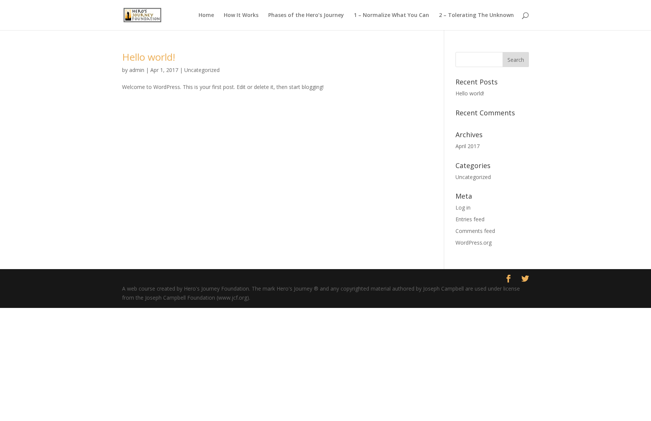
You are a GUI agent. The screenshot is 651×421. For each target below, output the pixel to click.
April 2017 (467, 146)
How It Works (241, 15)
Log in (463, 207)
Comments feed (475, 230)
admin (136, 69)
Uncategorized (202, 69)
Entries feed (469, 219)
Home (206, 15)
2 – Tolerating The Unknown (476, 15)
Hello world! (148, 57)
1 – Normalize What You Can (391, 15)
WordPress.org (473, 242)
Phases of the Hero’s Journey (306, 15)
